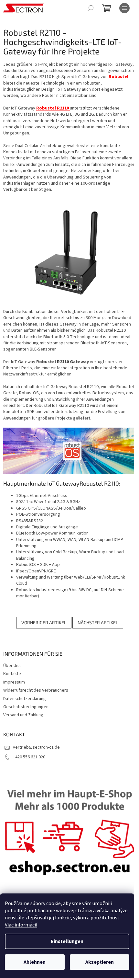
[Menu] (124, 8)
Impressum (14, 682)
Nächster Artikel (98, 622)
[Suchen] (90, 8)
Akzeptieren (99, 962)
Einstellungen (67, 941)
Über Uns (12, 665)
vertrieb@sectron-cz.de (36, 747)
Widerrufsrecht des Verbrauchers (35, 690)
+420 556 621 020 (29, 757)
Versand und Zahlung (23, 715)
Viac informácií (21, 924)
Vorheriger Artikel (43, 622)
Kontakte (12, 674)
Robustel (118, 77)
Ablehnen (35, 962)
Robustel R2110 (53, 108)
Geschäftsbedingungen (25, 707)
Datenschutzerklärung (24, 699)
